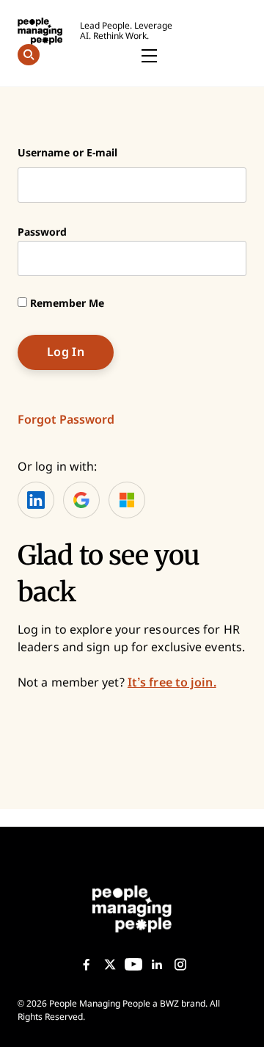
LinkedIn (36, 500)
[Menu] (149, 56)
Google (81, 500)
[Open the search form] (29, 57)
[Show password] (222, 258)
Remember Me (65, 303)
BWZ (169, 1004)
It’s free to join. (172, 682)
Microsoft (127, 500)
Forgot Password (66, 419)
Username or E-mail (67, 153)
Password (42, 232)
